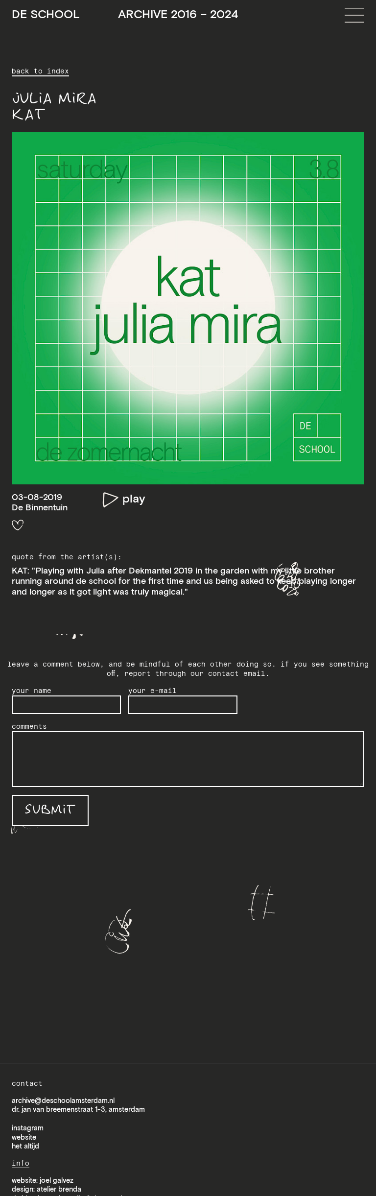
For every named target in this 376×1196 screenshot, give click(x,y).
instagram (28, 1128)
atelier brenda (59, 1189)
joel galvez (56, 1180)
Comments (29, 726)
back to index (40, 71)
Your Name (31, 690)
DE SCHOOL (125, 14)
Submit (50, 810)
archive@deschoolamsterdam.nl (63, 1100)
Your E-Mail (152, 690)
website (24, 1137)
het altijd (25, 1146)
